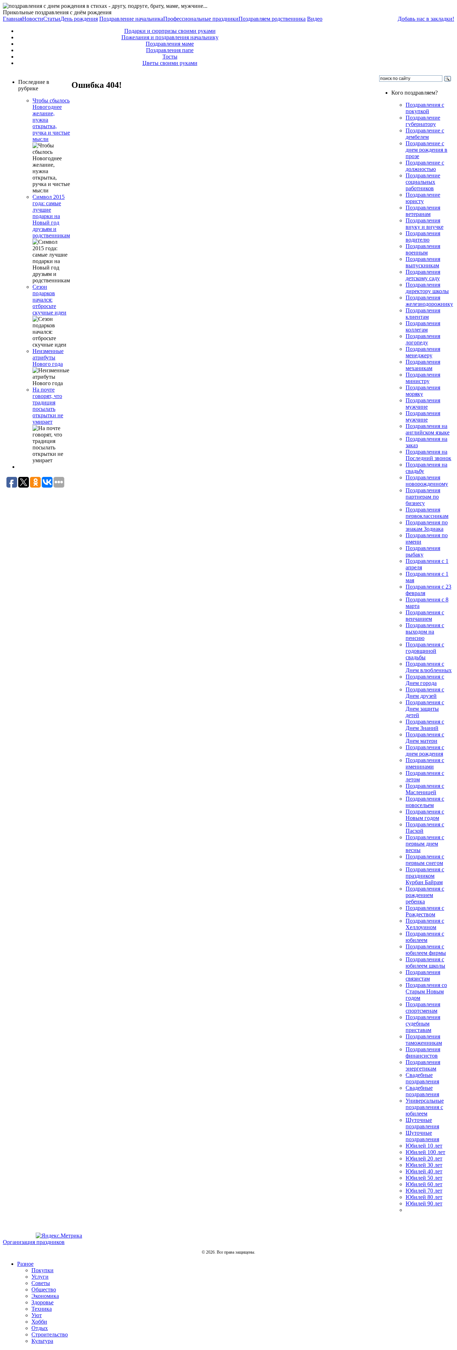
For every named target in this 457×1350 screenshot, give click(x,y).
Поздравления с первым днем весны (425, 843)
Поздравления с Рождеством (425, 911)
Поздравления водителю (423, 236)
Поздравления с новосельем (425, 802)
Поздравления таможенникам (424, 1039)
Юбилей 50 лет (424, 1178)
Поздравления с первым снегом (425, 859)
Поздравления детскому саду (423, 275)
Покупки (42, 1270)
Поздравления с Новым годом (425, 815)
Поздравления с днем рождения (425, 750)
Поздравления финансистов (423, 1052)
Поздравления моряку (423, 390)
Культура (42, 1341)
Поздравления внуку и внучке (424, 223)
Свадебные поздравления (422, 1078)
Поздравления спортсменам (423, 1007)
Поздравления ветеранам (423, 211)
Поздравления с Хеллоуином (425, 924)
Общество (43, 1289)
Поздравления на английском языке (428, 429)
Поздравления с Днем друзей (425, 692)
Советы (40, 1283)
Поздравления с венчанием (425, 615)
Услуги (40, 1277)
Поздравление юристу (423, 198)
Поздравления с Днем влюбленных (429, 667)
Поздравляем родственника (272, 19)
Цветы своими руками (169, 63)
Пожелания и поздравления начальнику (170, 37)
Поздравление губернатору (423, 121)
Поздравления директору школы (427, 288)
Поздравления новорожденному (427, 480)
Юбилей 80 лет (424, 1197)
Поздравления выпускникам (423, 262)
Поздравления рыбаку (423, 551)
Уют (36, 1315)
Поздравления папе (170, 50)
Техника (41, 1309)
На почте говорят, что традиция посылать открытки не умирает (47, 406)
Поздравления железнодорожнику (429, 300)
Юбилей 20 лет (424, 1158)
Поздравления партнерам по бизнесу (423, 496)
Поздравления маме (170, 44)
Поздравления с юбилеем (425, 937)
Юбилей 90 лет (424, 1203)
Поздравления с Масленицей (425, 789)
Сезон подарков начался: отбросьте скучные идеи (49, 300)
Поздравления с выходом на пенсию (425, 631)
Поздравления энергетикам (423, 1065)
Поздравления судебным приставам (423, 1023)
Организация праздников (34, 1242)
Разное (25, 1264)
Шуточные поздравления (422, 1123)
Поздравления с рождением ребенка (425, 895)
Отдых (39, 1328)
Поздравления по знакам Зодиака (427, 525)
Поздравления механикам (423, 365)
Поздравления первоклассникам (427, 513)
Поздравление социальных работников (423, 181)
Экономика (45, 1296)
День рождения (79, 19)
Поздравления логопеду (423, 339)
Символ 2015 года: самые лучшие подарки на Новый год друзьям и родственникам (51, 216)
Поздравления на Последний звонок (428, 455)
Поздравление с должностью (425, 166)
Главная (12, 19)
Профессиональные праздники (200, 19)
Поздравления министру (423, 378)
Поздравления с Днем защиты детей (425, 708)
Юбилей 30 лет (424, 1165)
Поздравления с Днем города (425, 680)
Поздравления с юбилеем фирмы (426, 949)
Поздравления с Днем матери (425, 737)
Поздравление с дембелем (425, 133)
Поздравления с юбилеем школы (425, 962)
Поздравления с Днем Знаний (425, 725)
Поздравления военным (423, 249)
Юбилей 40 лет (424, 1171)
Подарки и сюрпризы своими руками (170, 31)
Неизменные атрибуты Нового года (48, 357)
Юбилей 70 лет (424, 1191)
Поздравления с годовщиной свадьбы (425, 650)
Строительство (49, 1334)
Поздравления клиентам (423, 313)
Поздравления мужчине (423, 403)
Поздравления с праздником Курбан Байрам (425, 875)
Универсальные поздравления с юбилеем (425, 1107)
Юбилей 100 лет (425, 1152)
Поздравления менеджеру (423, 352)
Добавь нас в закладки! (426, 19)
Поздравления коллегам (423, 326)
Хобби (39, 1322)
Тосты (169, 57)
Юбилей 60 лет (424, 1184)
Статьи (51, 19)
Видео (314, 19)
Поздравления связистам (423, 975)
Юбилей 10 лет (424, 1146)
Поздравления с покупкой (425, 108)
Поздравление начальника (131, 19)
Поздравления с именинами (425, 763)
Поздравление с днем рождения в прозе (426, 149)
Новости (32, 19)
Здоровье (42, 1302)
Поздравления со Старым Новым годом (426, 991)
